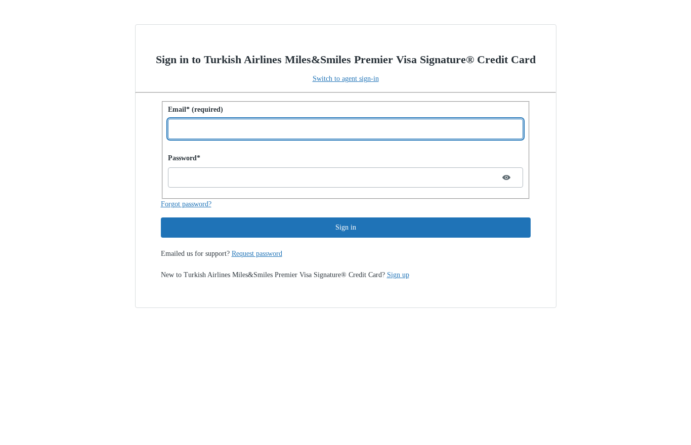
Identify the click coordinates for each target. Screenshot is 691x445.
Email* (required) (195, 109)
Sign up (398, 275)
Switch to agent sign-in (346, 78)
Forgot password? (186, 204)
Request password (257, 253)
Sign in (345, 227)
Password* (184, 158)
